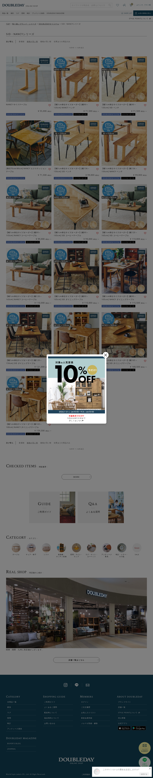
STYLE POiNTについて (138, 18)
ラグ (17, 13)
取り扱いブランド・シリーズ (24, 24)
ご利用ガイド (49, 702)
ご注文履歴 (85, 707)
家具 (12, 13)
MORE (76, 477)
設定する (144, 774)
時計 (28, 13)
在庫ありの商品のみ (62, 41)
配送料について (50, 712)
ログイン (85, 702)
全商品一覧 (11, 702)
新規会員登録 (86, 718)
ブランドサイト (124, 702)
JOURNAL (11, 749)
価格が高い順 (45, 41)
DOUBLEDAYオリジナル (49, 24)
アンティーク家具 (38, 13)
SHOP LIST (128, 13)
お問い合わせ (49, 723)
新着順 (21, 41)
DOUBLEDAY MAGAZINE (55, 13)
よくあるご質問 (50, 707)
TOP (8, 24)
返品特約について (51, 718)
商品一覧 (5, 13)
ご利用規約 (86, 774)
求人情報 (122, 718)
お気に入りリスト (88, 712)
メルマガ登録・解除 (89, 723)
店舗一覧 (122, 707)
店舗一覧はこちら (76, 660)
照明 (23, 13)
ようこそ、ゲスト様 (144, 5)
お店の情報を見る (144, 13)
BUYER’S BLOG (14, 743)
